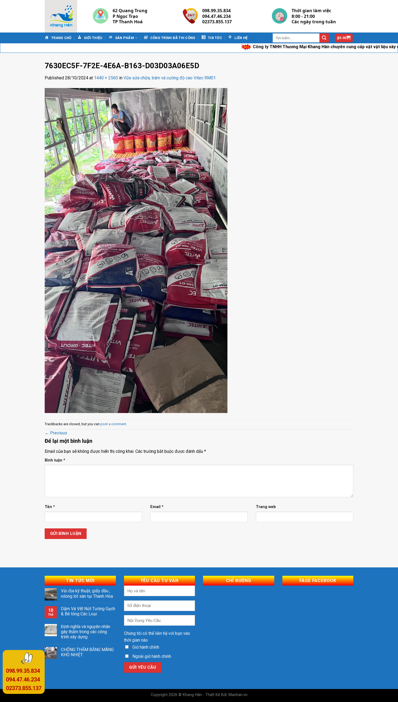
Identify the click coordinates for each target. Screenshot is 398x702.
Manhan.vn (238, 695)
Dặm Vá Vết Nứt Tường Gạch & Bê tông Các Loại (88, 611)
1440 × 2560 (106, 77)
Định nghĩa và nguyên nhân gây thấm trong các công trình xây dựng (85, 631)
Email (157, 507)
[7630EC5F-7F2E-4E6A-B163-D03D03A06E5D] (136, 250)
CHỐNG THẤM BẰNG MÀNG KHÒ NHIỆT (87, 652)
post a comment (113, 424)
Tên (50, 507)
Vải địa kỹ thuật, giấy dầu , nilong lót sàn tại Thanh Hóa (87, 593)
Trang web (266, 507)
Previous (56, 432)
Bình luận (55, 460)
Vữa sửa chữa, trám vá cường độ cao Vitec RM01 (169, 77)
